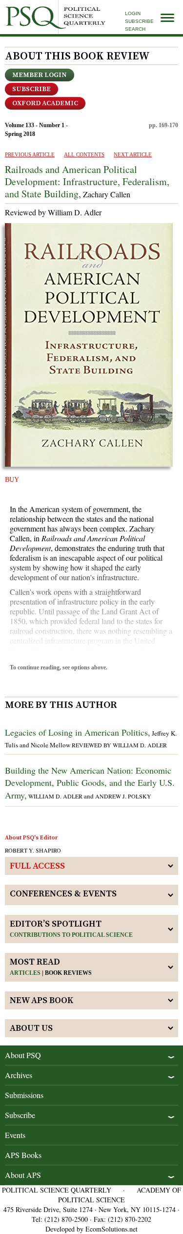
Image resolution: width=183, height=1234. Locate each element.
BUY (12, 479)
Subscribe (139, 21)
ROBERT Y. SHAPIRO (33, 850)
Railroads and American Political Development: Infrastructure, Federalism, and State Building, (87, 181)
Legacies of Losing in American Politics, (77, 732)
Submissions (24, 1095)
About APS (23, 1175)
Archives (18, 1075)
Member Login (39, 75)
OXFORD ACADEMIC (45, 103)
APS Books (23, 1155)
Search (135, 29)
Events (15, 1135)
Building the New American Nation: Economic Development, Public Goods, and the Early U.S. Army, (90, 782)
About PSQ (23, 1055)
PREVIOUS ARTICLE (30, 154)
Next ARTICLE (133, 154)
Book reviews (68, 972)
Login (133, 13)
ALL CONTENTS (84, 154)
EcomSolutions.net (111, 1229)
